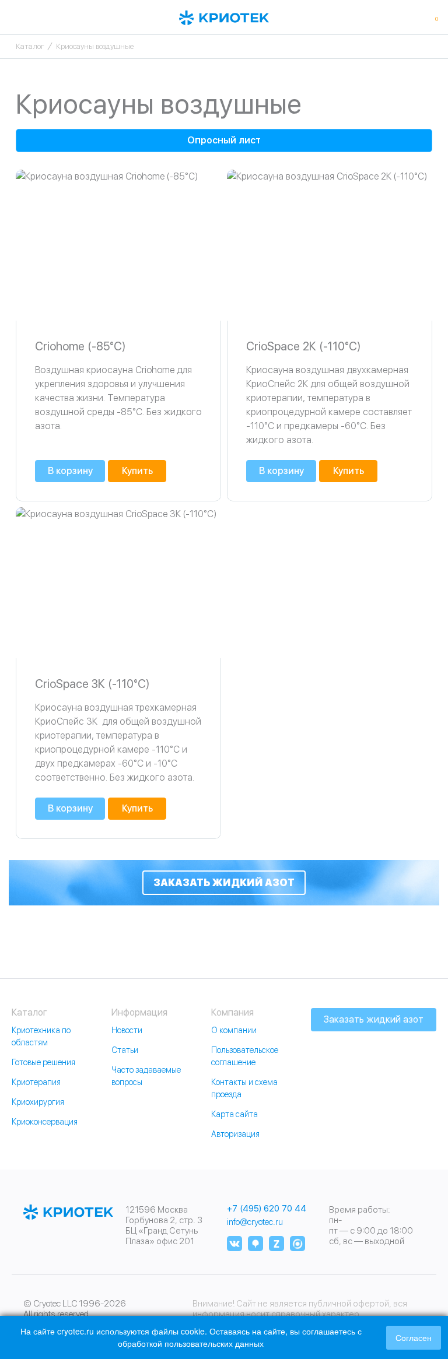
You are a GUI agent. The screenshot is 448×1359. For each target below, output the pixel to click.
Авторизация (235, 1134)
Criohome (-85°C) (80, 346)
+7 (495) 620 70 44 (266, 1209)
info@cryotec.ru (255, 1222)
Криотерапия (36, 1082)
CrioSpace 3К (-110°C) (92, 684)
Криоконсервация (45, 1121)
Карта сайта (234, 1114)
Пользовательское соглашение (244, 1056)
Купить (137, 470)
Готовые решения (43, 1062)
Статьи (124, 1050)
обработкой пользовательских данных (191, 1343)
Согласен (414, 1337)
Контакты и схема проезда (244, 1088)
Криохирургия (38, 1102)
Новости (126, 1030)
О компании (234, 1030)
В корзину (70, 470)
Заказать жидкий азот (224, 883)
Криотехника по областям (41, 1036)
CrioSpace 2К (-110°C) (303, 346)
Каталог (30, 46)
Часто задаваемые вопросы (146, 1076)
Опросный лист (224, 140)
